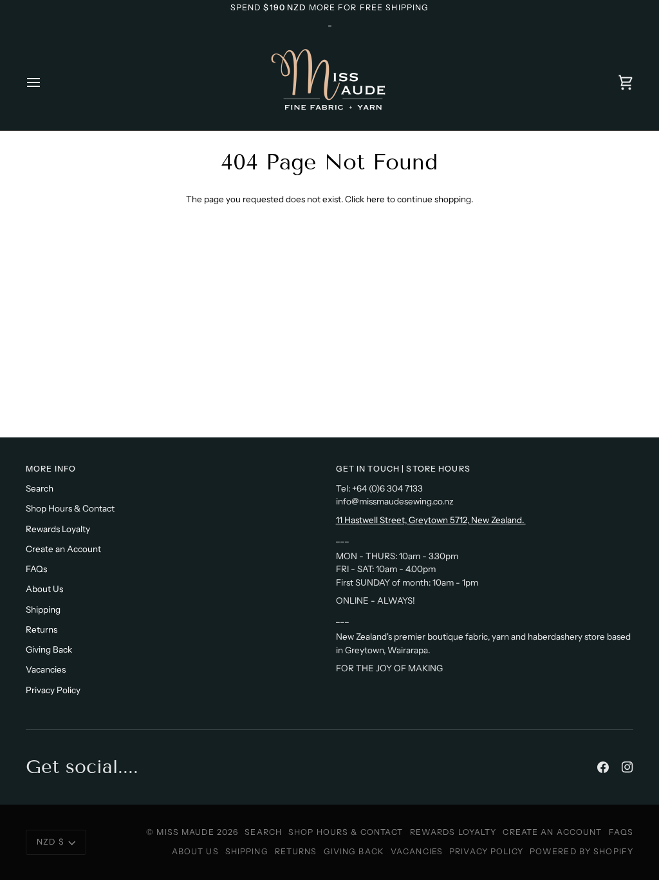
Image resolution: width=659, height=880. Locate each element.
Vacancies (46, 669)
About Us (44, 589)
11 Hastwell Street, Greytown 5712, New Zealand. (431, 520)
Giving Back (49, 649)
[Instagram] (627, 767)
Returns (41, 629)
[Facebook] (603, 767)
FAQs (36, 569)
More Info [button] (51, 468)
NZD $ (50, 842)
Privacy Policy (53, 690)
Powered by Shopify (581, 851)
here (375, 199)
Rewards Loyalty (58, 529)
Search (39, 488)
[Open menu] (45, 82)
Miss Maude (185, 832)
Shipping (43, 609)
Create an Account (63, 549)
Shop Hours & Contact (70, 508)
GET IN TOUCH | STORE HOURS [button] (403, 468)
